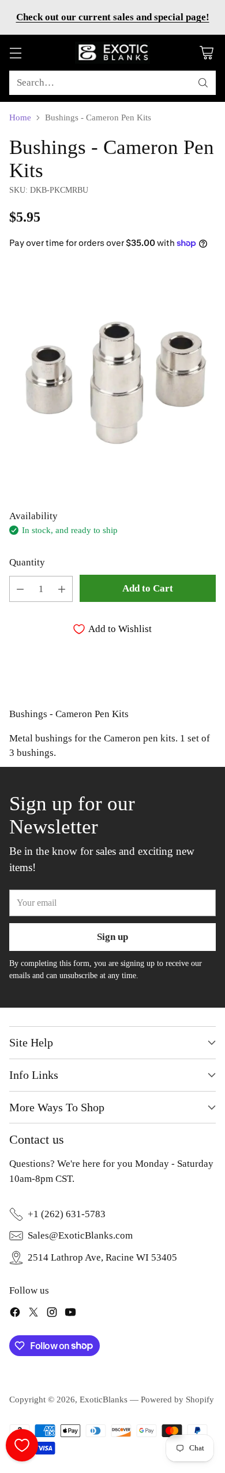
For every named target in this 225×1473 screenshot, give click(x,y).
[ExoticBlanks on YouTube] (70, 1314)
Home (20, 117)
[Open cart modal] (206, 53)
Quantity (27, 562)
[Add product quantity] (61, 588)
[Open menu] (15, 53)
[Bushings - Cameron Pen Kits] (112, 377)
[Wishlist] (22, 1445)
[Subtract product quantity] (20, 588)
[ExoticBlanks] (112, 52)
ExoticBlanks (103, 1399)
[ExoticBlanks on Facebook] (15, 1314)
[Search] (203, 83)
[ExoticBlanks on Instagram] (52, 1314)
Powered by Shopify (177, 1399)
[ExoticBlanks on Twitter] (33, 1314)
